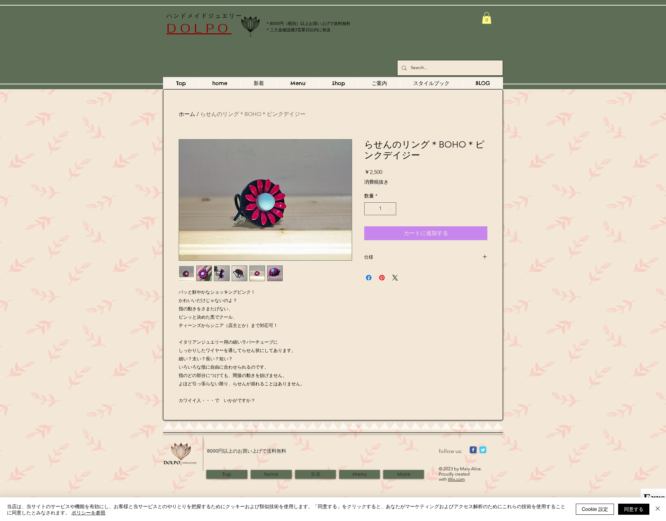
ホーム (187, 114)
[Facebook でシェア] (369, 278)
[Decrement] (369, 209)
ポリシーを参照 (88, 512)
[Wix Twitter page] (482, 449)
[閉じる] (658, 509)
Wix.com (456, 479)
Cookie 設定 (595, 508)
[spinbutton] (380, 209)
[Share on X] (395, 278)
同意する (633, 508)
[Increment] (390, 209)
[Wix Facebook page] (473, 449)
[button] (487, 18)
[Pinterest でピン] (382, 278)
